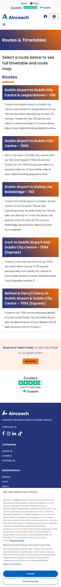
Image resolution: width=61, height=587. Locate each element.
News (24, 3)
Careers (7, 455)
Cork (5, 481)
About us (7, 451)
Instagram (9, 434)
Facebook (3, 434)
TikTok (20, 434)
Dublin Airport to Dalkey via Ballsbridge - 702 (28, 189)
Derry (5, 486)
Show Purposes (30, 581)
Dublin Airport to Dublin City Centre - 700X (29, 143)
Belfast (6, 477)
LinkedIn (14, 434)
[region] (30, 537)
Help (35, 3)
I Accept (30, 573)
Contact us (8, 460)
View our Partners (12, 564)
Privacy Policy (17, 540)
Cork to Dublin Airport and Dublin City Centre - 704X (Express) (27, 247)
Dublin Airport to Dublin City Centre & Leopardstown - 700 (30, 92)
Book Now (30, 361)
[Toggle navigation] (4, 24)
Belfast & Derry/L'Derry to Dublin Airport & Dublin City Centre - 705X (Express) (28, 298)
